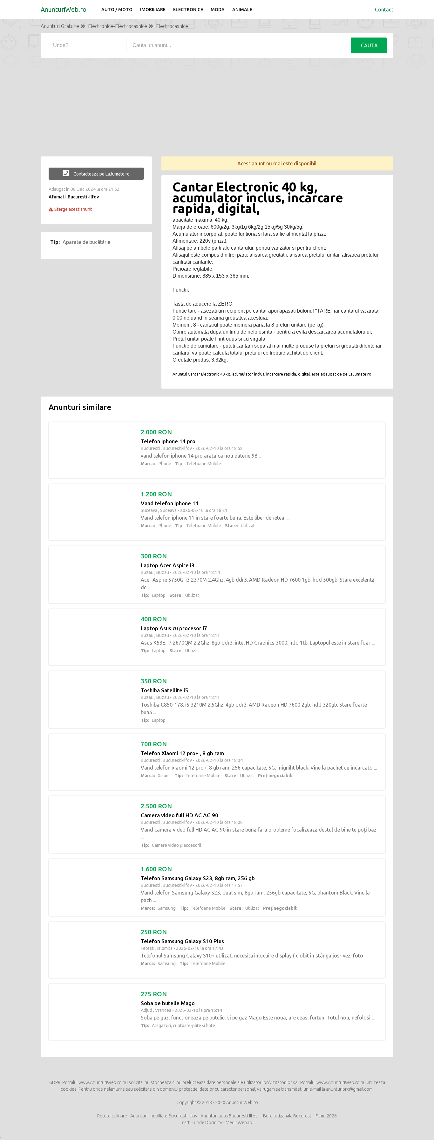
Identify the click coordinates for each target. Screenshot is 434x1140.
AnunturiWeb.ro (63, 9)
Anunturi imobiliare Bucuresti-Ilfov (163, 1115)
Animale (242, 9)
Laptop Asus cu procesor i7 (174, 628)
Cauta (369, 45)
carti (186, 1122)
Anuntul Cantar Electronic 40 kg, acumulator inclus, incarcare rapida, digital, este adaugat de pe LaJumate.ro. (272, 374)
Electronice (188, 9)
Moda (218, 9)
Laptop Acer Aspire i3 (167, 565)
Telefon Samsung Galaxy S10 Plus (182, 941)
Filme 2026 (326, 1115)
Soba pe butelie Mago (168, 1003)
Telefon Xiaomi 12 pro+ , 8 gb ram (182, 753)
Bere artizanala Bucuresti (287, 1115)
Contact (384, 9)
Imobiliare (153, 9)
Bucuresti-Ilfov (83, 196)
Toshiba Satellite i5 (164, 690)
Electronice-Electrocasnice (117, 26)
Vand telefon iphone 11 (170, 503)
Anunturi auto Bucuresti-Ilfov (229, 1115)
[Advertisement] (217, 111)
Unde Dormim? (208, 1122)
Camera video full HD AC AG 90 (179, 815)
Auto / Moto (116, 9)
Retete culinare (112, 1115)
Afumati (57, 196)
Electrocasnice (172, 26)
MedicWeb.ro (239, 1122)
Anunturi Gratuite (60, 26)
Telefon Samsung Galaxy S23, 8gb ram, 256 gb (198, 878)
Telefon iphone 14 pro (168, 441)
